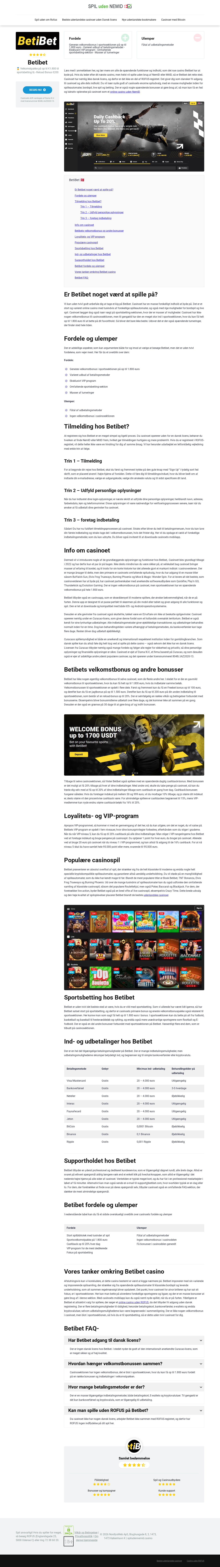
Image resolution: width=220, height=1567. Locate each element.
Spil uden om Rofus (46, 19)
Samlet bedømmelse (134, 1458)
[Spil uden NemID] (110, 6)
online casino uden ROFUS (134, 1302)
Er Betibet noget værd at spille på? (94, 189)
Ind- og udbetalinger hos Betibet (93, 254)
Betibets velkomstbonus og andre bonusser (99, 230)
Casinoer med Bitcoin (173, 19)
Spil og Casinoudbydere (166, 1480)
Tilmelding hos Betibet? (88, 201)
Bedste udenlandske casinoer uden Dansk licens (89, 19)
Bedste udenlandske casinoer (169, 1561)
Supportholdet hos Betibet (89, 260)
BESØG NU (35, 89)
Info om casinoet (84, 225)
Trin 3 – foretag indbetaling (95, 218)
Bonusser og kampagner (101, 1490)
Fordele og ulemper (85, 195)
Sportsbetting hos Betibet (89, 248)
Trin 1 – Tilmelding (91, 206)
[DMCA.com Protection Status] (69, 1534)
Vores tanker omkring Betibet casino (95, 271)
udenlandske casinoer (156, 895)
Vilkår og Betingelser (86, 1532)
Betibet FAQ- (82, 277)
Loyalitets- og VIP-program (90, 236)
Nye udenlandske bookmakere (139, 19)
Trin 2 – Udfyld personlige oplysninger (102, 212)
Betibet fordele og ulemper (90, 266)
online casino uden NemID (125, 91)
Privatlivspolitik (83, 1536)
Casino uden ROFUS (195, 1561)
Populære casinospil (86, 242)
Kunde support (166, 1490)
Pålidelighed (102, 1480)
